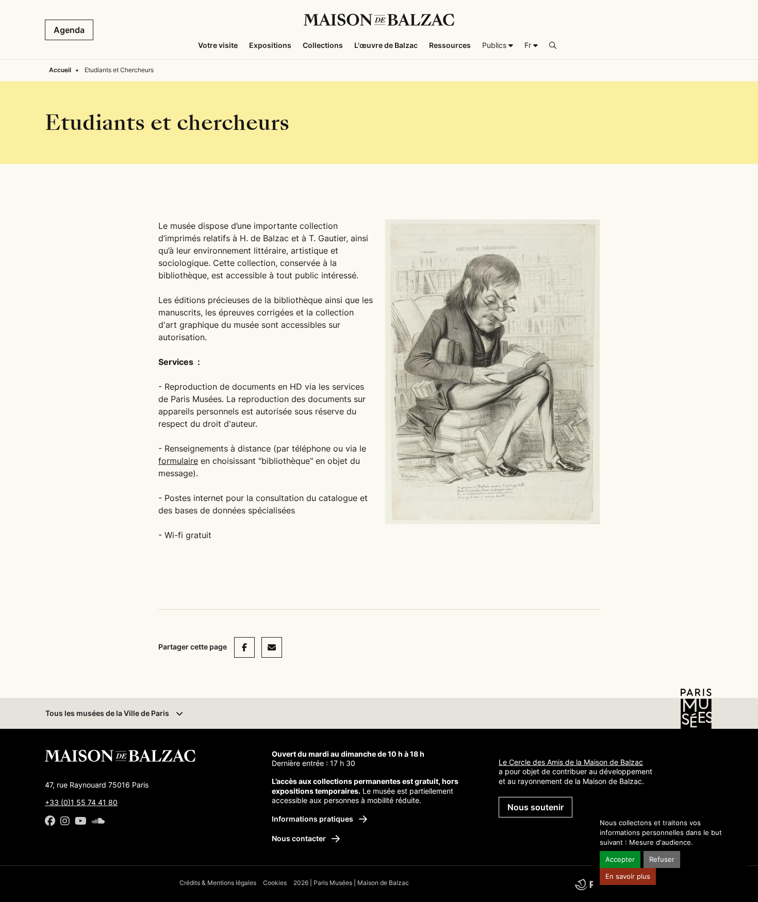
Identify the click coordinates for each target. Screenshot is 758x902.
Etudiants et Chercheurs (119, 70)
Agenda (69, 30)
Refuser (661, 859)
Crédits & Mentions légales (217, 883)
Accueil (60, 70)
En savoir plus (627, 876)
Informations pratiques (313, 818)
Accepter (620, 859)
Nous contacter (299, 838)
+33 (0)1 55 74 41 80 (81, 802)
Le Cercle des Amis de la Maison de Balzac (571, 762)
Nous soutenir (535, 807)
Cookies (275, 883)
